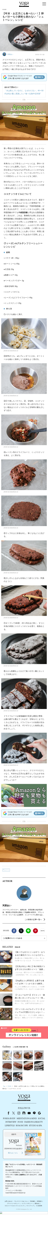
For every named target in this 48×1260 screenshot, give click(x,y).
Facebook (14, 930)
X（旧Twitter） (13, 1113)
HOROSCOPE (22, 1125)
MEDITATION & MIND (27, 1118)
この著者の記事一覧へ (33, 919)
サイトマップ (30, 1206)
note (23, 1113)
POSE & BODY (9, 1118)
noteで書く (42, 930)
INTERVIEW (10, 1122)
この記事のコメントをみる (12, 938)
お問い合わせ (8, 1201)
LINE (28, 930)
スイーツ (6, 870)
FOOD (20, 1122)
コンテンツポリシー (26, 1203)
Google (39, 1113)
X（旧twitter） (21, 930)
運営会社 (37, 1203)
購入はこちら (13, 1153)
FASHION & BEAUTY (33, 1122)
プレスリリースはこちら (21, 1201)
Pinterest (35, 930)
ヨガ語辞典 (39, 1206)
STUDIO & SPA (35, 1125)
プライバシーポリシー (13, 1203)
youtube (29, 1113)
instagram (18, 1113)
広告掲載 (32, 1201)
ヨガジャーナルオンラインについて (14, 1206)
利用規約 (39, 1201)
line (34, 1113)
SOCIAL (41, 1118)
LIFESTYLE (10, 1125)
